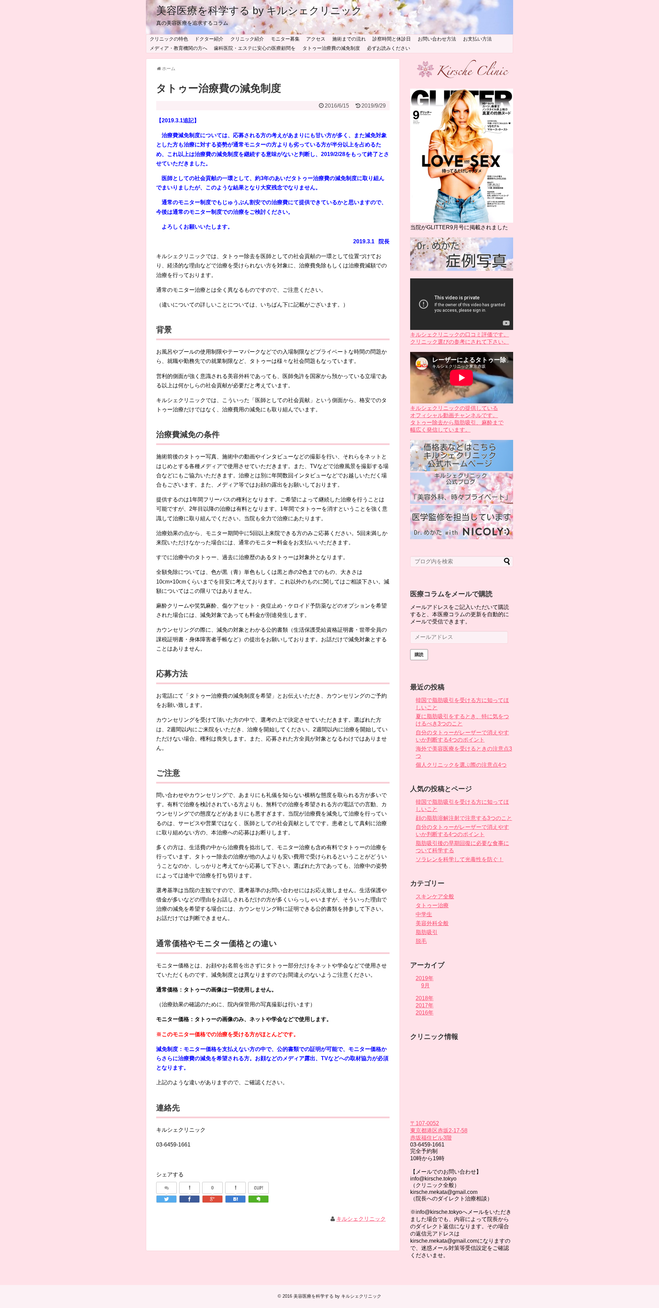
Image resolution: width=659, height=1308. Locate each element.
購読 (419, 654)
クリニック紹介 (247, 39)
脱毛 (421, 941)
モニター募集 (285, 39)
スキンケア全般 (435, 896)
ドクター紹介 (209, 39)
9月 (425, 985)
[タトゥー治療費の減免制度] (235, 1199)
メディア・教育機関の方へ (178, 48)
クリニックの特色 (169, 39)
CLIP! (258, 1187)
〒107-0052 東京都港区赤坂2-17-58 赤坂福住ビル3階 (438, 1130)
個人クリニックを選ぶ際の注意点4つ (461, 765)
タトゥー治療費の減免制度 (331, 48)
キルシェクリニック (361, 1219)
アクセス (315, 39)
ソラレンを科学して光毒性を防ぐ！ (460, 859)
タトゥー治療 (432, 905)
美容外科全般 (432, 923)
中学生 (424, 914)
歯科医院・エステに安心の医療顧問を (255, 48)
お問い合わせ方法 (437, 39)
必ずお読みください (388, 48)
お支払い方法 (477, 39)
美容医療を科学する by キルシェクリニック (259, 10)
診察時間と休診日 (391, 39)
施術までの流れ (349, 39)
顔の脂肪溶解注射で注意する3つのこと (464, 818)
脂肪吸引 (427, 932)
